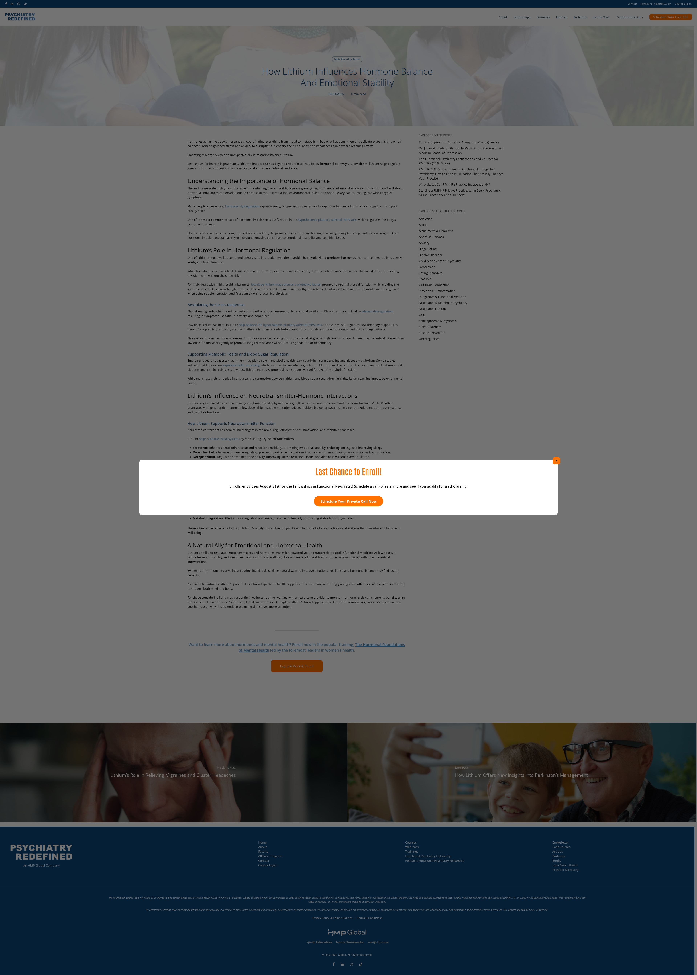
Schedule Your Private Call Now (348, 501)
